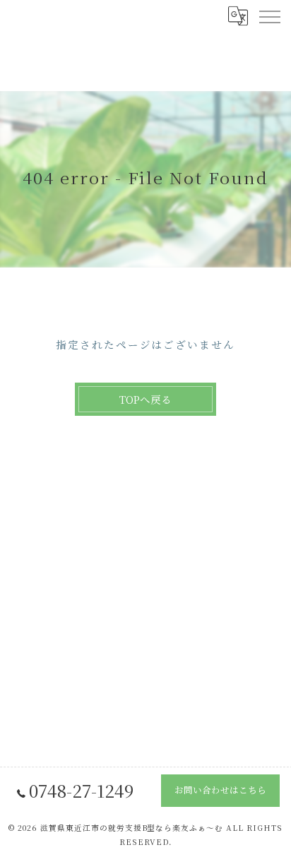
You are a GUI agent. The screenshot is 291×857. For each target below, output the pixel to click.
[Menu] (269, 15)
